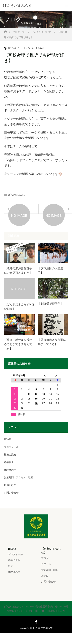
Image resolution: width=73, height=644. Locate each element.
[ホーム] (5, 30)
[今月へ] (50, 375)
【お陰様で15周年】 (50, 303)
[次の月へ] (57, 375)
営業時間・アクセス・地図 (18, 477)
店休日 (44, 575)
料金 (10, 566)
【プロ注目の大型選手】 (50, 270)
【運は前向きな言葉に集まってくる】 (52, 342)
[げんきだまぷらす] (30, 5)
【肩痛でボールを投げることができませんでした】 (18, 344)
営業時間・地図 (49, 570)
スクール (46, 564)
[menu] (66, 5)
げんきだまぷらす (35, 48)
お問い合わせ (11, 492)
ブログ (44, 558)
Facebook (36, 621)
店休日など (10, 485)
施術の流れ (10, 454)
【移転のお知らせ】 (51, 550)
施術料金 (9, 462)
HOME (7, 439)
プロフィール (11, 447)
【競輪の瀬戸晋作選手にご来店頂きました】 (18, 270)
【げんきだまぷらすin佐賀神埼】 (19, 306)
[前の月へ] (43, 375)
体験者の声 (10, 469)
